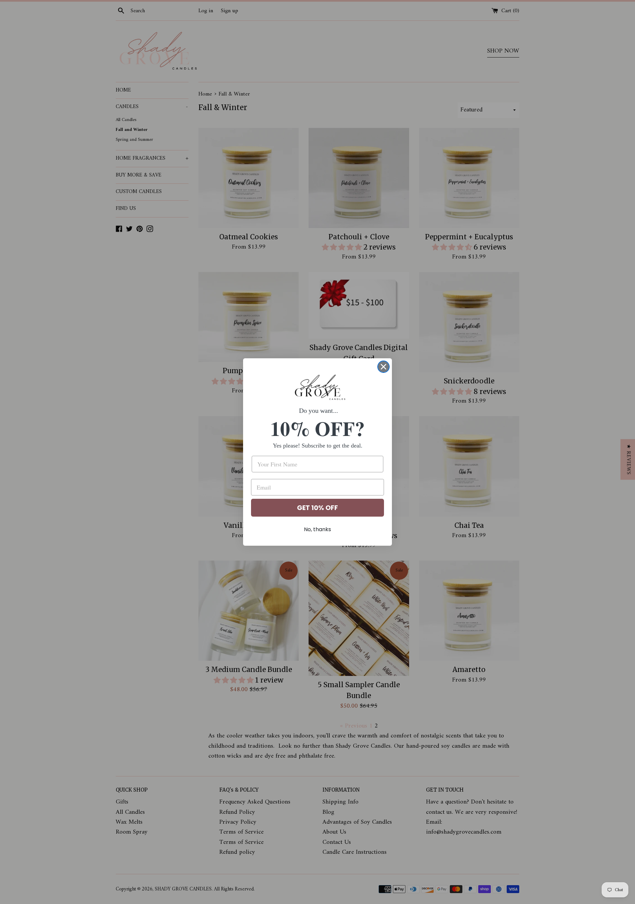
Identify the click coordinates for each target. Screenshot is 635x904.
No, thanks (317, 529)
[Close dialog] (383, 367)
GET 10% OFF (317, 507)
